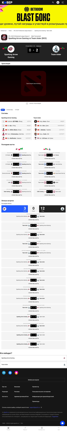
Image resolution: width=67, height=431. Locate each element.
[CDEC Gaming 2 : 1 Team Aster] (60, 48)
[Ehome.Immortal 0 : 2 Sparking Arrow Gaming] (4, 48)
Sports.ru (6, 412)
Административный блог (21, 396)
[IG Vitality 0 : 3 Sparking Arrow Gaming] (6, 48)
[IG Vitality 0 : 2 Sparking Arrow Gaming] (5, 48)
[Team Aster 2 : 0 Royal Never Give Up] (62, 48)
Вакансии (17, 386)
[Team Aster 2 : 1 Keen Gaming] (63, 48)
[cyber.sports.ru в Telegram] (4, 373)
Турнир (17, 109)
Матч (2, 109)
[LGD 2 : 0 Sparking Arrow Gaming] (3, 48)
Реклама (17, 391)
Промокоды (35, 401)
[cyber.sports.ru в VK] (10, 373)
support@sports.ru (35, 407)
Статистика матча (17, 158)
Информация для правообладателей (43, 396)
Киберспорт (4, 30)
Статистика (9, 109)
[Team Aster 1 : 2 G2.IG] (61, 48)
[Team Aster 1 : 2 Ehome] (47, 149)
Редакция (5, 391)
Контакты (5, 396)
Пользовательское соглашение (41, 391)
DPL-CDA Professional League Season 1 (23, 30)
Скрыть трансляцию (35, 103)
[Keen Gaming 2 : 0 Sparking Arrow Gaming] (18, 149)
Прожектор (35, 386)
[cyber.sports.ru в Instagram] (17, 373)
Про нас (4, 386)
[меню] (63, 2)
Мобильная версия (33, 380)
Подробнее (55, 416)
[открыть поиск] (53, 2)
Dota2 (10, 30)
